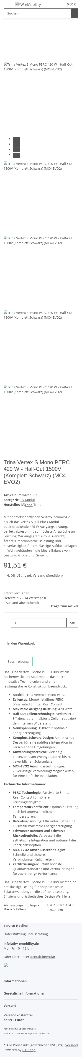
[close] (7, 47)
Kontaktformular (42, 957)
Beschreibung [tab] (18, 661)
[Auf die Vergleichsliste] (7, 57)
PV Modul (27, 500)
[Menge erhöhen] (70, 633)
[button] (55, 4)
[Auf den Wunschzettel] (15, 57)
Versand (39, 575)
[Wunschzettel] (60, 4)
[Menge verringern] (7, 623)
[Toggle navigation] (9, 5)
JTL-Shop (29, 1050)
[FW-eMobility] (28, 4)
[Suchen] (74, 13)
